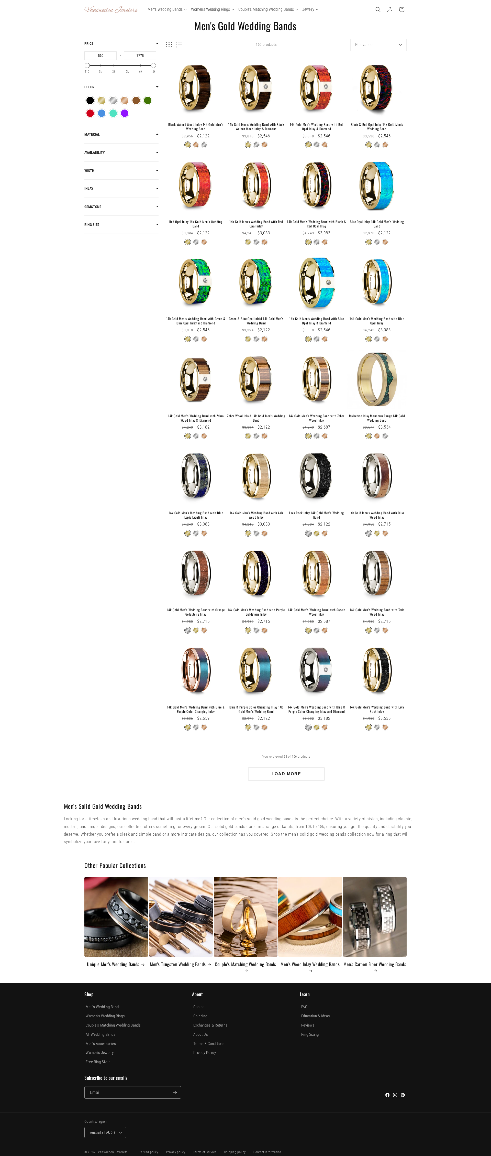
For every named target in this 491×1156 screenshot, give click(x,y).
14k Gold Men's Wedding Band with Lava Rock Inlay (377, 709)
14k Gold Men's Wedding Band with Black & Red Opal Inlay (316, 224)
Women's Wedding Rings (105, 1016)
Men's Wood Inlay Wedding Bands (310, 964)
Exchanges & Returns (210, 1025)
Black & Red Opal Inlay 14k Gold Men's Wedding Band (377, 126)
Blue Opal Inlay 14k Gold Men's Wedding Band (377, 224)
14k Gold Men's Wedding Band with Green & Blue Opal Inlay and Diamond (196, 321)
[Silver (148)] (113, 100)
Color (89, 87)
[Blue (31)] (101, 113)
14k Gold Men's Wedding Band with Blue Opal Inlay (377, 321)
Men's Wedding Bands (103, 1007)
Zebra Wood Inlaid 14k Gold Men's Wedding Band (256, 418)
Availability (94, 152)
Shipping (200, 1016)
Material (92, 134)
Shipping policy (235, 1152)
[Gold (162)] (101, 100)
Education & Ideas (315, 1016)
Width (89, 171)
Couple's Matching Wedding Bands (245, 964)
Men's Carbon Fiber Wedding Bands (374, 964)
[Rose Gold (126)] (124, 100)
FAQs (305, 1007)
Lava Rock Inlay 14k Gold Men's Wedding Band (316, 515)
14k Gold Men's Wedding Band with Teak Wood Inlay (377, 612)
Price (88, 43)
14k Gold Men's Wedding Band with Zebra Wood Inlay (316, 418)
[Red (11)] (90, 113)
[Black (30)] (90, 100)
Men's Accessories (101, 1043)
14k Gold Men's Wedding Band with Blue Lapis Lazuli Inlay (196, 515)
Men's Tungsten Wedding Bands (178, 964)
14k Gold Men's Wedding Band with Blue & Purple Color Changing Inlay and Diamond (316, 709)
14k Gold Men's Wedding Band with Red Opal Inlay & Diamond (316, 126)
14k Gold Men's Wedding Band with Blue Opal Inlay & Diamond (316, 321)
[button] (378, 9)
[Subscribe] (175, 1092)
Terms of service (204, 1152)
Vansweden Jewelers (113, 1152)
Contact (199, 1007)
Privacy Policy (204, 1052)
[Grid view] (169, 45)
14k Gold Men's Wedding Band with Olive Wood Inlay (377, 515)
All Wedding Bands (101, 1034)
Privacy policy (175, 1152)
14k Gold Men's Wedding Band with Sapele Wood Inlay (316, 612)
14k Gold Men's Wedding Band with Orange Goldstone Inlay (196, 612)
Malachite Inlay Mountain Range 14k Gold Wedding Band (377, 418)
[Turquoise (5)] (113, 113)
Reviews (308, 1025)
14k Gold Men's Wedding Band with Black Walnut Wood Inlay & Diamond (256, 126)
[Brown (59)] (136, 100)
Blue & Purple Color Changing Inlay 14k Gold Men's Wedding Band (256, 709)
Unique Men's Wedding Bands (113, 964)
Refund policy (148, 1152)
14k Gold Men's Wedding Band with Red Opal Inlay (256, 224)
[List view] (179, 45)
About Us (200, 1034)
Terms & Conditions (209, 1043)
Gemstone (92, 207)
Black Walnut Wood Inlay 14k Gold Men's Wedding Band (195, 126)
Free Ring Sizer (98, 1062)
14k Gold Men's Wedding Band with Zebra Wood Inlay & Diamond (196, 418)
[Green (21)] (147, 100)
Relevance (364, 44)
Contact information (267, 1152)
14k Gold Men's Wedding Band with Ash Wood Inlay (256, 515)
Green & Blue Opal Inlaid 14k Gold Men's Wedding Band (256, 321)
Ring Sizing (310, 1034)
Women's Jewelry (100, 1052)
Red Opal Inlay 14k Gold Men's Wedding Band (195, 224)
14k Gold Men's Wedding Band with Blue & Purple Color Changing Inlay (196, 709)
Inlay (88, 189)
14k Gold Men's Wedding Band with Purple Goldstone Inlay (256, 612)
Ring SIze (91, 225)
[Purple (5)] (124, 113)
